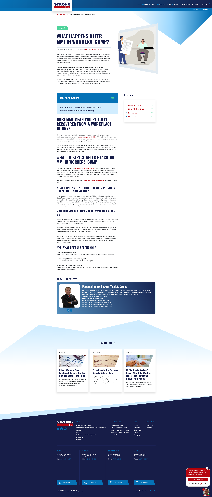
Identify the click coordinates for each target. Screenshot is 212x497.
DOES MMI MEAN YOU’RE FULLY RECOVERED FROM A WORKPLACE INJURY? (81, 107)
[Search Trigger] (209, 4)
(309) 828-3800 (117, 459)
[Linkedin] (61, 428)
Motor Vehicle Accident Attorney (120, 430)
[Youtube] (65, 428)
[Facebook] (58, 428)
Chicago (136, 432)
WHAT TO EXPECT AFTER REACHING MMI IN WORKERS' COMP (77, 111)
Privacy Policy (150, 425)
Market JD (152, 491)
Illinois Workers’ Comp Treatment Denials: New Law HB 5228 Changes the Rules (72, 372)
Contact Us (79, 437)
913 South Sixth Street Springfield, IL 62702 (140, 455)
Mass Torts (114, 435)
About (139, 4)
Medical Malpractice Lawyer (119, 427)
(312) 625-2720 (91, 459)
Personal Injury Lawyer (117, 425)
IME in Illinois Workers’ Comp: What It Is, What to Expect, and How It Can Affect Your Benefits (138, 374)
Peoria (136, 425)
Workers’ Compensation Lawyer (120, 432)
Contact (203, 4)
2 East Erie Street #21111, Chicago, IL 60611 (89, 455)
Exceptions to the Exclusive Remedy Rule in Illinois (105, 371)
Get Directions (66, 482)
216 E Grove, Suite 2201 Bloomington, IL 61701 (114, 455)
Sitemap (78, 439)
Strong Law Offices (61, 14)
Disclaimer (149, 427)
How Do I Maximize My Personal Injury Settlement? (91, 427)
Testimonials (187, 4)
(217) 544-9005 (143, 459)
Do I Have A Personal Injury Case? (86, 435)
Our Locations (165, 4)
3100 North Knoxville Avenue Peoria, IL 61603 (64, 455)
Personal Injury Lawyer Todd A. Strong (104, 286)
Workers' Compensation (93, 50)
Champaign (137, 435)
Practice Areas (150, 4)
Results (177, 4)
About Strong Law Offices (83, 425)
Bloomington (137, 430)
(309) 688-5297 (204, 9)
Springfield (137, 427)
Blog (196, 4)
